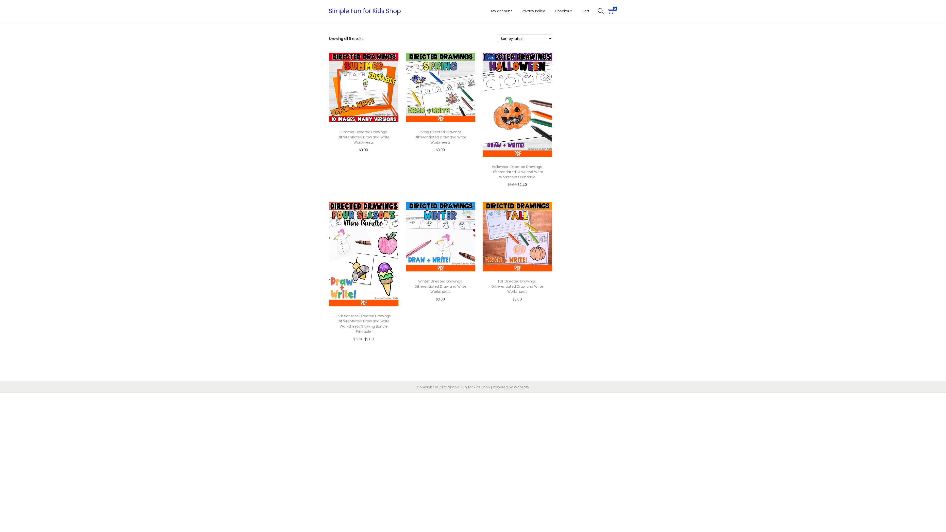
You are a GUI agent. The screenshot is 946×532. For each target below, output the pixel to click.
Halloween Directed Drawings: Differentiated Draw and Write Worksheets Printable (517, 172)
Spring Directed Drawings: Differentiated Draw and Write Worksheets (440, 137)
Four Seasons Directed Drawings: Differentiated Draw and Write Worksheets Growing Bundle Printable (363, 324)
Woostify (521, 387)
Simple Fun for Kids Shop (365, 11)
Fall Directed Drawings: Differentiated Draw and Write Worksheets (517, 286)
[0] (610, 11)
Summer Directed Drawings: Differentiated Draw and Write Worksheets (363, 137)
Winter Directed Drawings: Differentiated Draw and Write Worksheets (440, 286)
